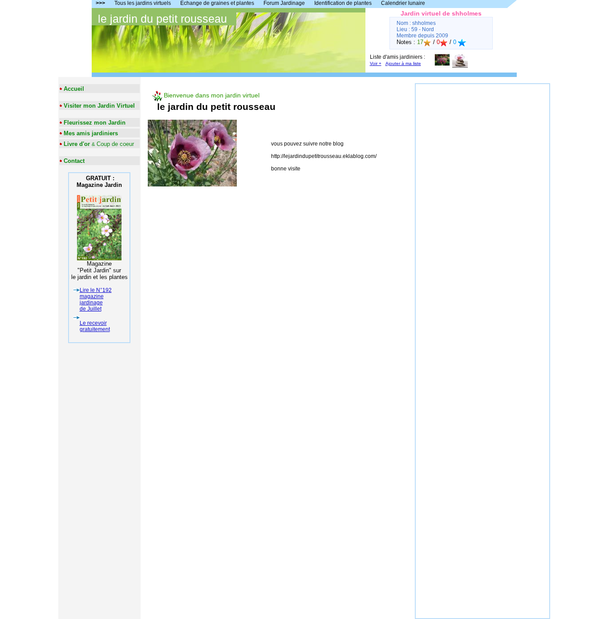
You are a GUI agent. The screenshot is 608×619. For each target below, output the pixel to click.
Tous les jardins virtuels (142, 3)
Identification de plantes (343, 3)
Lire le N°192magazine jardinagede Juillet (96, 299)
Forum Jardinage (284, 3)
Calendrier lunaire (403, 3)
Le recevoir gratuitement (95, 326)
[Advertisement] (482, 217)
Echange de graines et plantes (217, 3)
